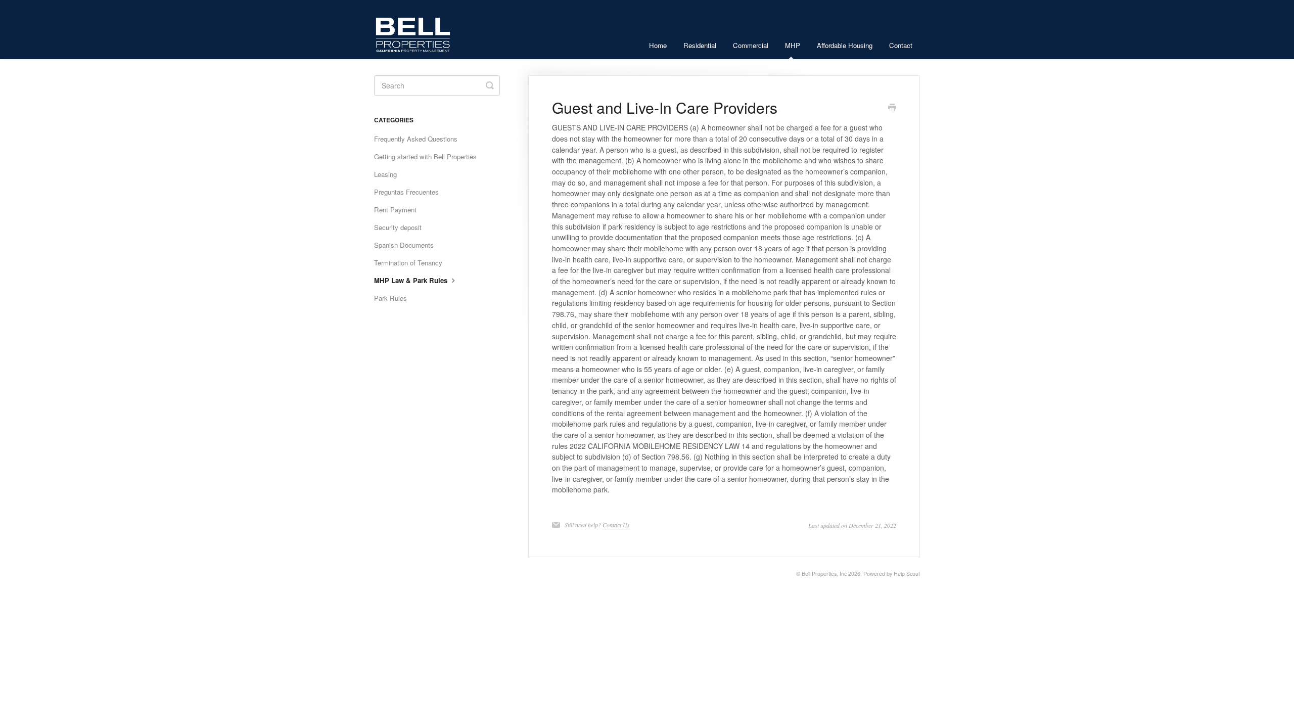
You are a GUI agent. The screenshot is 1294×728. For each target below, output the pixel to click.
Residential (699, 45)
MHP (792, 45)
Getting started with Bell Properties (425, 156)
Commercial (750, 45)
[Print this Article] (892, 108)
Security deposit (398, 227)
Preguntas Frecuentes (406, 192)
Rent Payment (395, 209)
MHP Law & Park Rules (411, 280)
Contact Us (616, 525)
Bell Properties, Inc (824, 573)
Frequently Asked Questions (415, 139)
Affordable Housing (844, 45)
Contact (900, 45)
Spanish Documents (404, 245)
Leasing (385, 174)
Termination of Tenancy (408, 262)
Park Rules (390, 298)
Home (658, 45)
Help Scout (907, 573)
